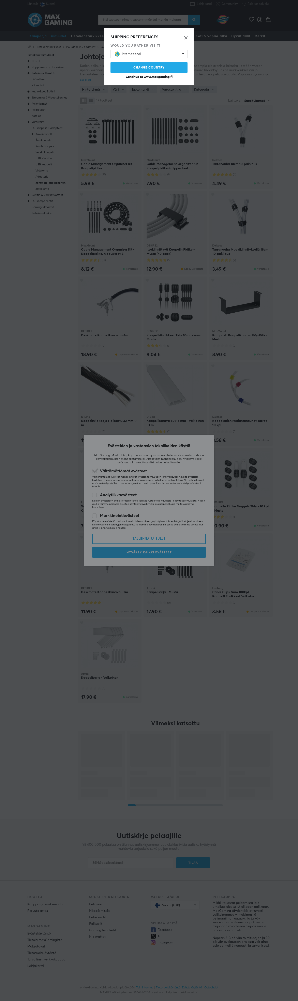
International (131, 54)
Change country (149, 67)
